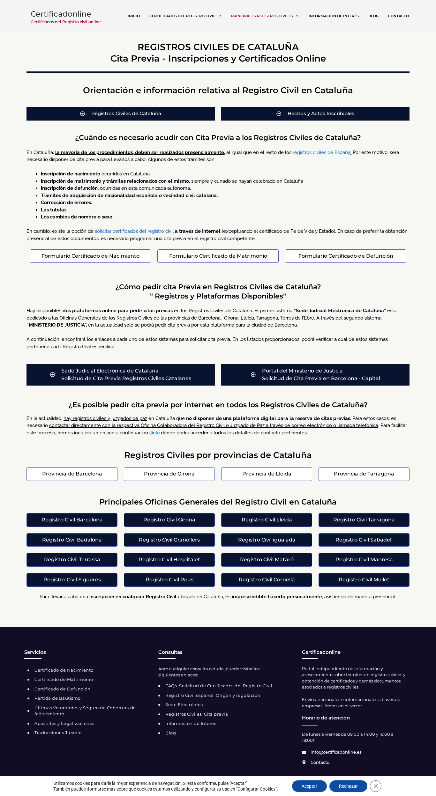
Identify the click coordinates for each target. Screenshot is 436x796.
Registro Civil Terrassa (72, 559)
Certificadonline (61, 13)
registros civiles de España (321, 152)
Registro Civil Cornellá (267, 580)
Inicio (134, 16)
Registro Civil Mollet (364, 580)
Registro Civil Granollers (169, 540)
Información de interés (334, 16)
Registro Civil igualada (267, 540)
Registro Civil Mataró (267, 559)
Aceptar (309, 786)
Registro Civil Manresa (364, 559)
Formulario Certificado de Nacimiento (90, 256)
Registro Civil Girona (169, 520)
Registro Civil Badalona (72, 540)
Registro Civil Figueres (72, 580)
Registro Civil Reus (169, 580)
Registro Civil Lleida (267, 520)
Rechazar (348, 786)
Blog (373, 16)
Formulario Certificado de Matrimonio (218, 256)
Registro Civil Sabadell (364, 540)
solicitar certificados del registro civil (134, 231)
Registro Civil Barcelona (72, 520)
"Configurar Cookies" (256, 789)
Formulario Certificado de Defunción (345, 256)
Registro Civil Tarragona (364, 520)
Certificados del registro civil (182, 16)
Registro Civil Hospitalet (169, 559)
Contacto (398, 16)
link (154, 433)
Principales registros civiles (262, 16)
